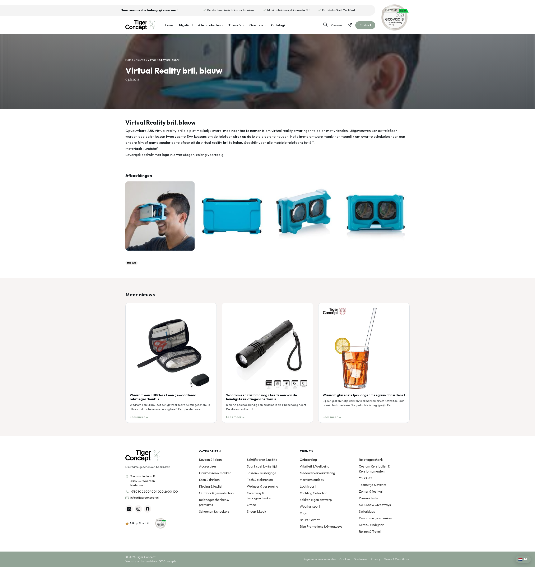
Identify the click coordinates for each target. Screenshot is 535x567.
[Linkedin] (129, 509)
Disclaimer (361, 559)
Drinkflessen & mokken (215, 473)
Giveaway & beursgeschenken (259, 495)
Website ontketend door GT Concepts (150, 561)
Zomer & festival (370, 491)
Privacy (376, 559)
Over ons (256, 25)
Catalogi (278, 25)
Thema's (234, 25)
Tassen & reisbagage (261, 473)
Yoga (303, 513)
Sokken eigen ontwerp (316, 500)
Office (251, 505)
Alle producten (209, 25)
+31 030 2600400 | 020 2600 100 (154, 491)
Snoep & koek (256, 511)
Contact (365, 25)
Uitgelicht (185, 25)
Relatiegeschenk (371, 459)
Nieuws (140, 60)
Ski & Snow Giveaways (375, 505)
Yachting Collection (313, 493)
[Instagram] (138, 509)
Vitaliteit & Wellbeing (314, 466)
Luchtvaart (308, 486)
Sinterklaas (367, 511)
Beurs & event (310, 520)
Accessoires (208, 466)
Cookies (344, 559)
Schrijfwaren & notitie (262, 459)
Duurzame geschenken (375, 518)
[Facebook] (147, 509)
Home (168, 25)
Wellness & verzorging (262, 486)
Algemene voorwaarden (320, 559)
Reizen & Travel (370, 531)
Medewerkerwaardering (317, 473)
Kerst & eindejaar (371, 525)
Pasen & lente (368, 498)
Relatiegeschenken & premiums (214, 502)
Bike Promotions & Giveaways (321, 526)
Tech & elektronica (260, 480)
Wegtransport (310, 506)
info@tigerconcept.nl (144, 497)
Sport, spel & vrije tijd (262, 466)
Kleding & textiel (210, 486)
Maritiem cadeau (312, 480)
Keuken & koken (210, 459)
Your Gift (365, 478)
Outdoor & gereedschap (216, 493)
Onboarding (308, 459)
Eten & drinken (209, 480)
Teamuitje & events (372, 485)
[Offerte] (350, 25)
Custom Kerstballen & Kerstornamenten (374, 468)
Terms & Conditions (397, 559)
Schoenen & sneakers (214, 511)
